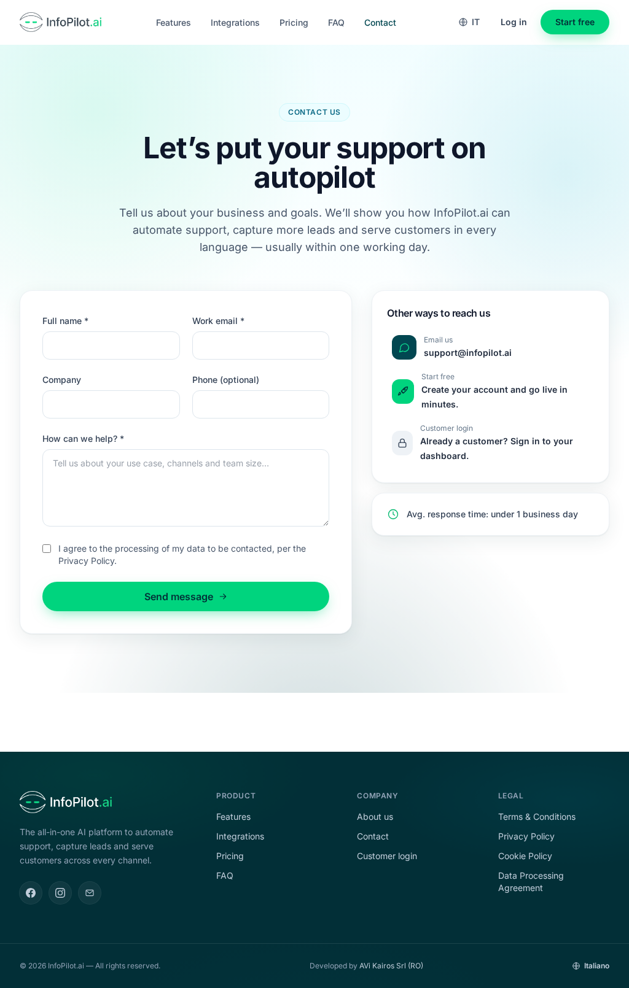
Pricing (293, 22)
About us (375, 816)
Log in (514, 22)
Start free (575, 22)
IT (476, 22)
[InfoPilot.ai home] (60, 22)
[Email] (90, 893)
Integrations (235, 22)
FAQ (336, 22)
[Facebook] (31, 893)
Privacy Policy (526, 836)
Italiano (596, 965)
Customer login (387, 856)
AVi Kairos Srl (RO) (391, 965)
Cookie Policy (525, 856)
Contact (380, 22)
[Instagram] (60, 893)
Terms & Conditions (537, 816)
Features (173, 22)
